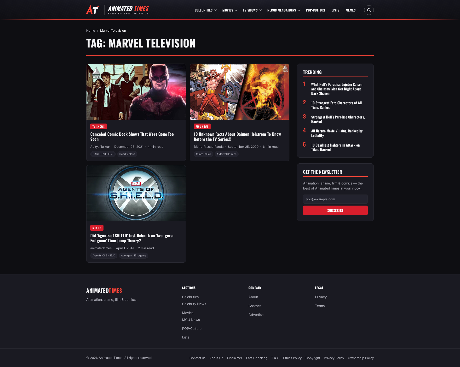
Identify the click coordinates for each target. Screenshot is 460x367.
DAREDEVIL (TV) (103, 154)
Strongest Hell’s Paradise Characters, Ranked (338, 119)
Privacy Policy (334, 358)
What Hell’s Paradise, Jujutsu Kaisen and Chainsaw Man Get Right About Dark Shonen (336, 88)
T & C (275, 358)
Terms (320, 306)
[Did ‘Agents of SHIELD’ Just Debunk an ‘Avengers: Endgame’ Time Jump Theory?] (136, 193)
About (253, 297)
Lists (335, 9)
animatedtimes (101, 248)
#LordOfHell (203, 154)
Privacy (321, 297)
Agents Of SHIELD (103, 255)
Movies (227, 9)
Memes (351, 9)
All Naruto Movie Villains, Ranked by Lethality (337, 133)
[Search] (369, 10)
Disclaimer (234, 358)
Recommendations (281, 9)
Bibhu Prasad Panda (209, 146)
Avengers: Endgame (133, 255)
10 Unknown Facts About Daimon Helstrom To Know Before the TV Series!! (237, 136)
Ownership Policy (361, 358)
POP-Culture (316, 9)
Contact (254, 306)
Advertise (256, 315)
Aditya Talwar (100, 146)
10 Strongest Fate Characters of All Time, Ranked (336, 105)
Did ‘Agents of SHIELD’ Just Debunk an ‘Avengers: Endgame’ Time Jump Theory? (132, 237)
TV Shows (250, 9)
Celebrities (204, 9)
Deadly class (127, 154)
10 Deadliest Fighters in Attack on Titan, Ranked (335, 147)
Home (90, 30)
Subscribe (335, 210)
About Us (216, 358)
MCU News (202, 126)
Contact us (198, 358)
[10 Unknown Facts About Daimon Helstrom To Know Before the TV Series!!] (239, 92)
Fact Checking (256, 358)
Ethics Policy (292, 358)
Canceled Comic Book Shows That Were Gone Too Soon (132, 136)
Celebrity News (194, 304)
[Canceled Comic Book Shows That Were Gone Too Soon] (136, 92)
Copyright (312, 358)
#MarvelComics (226, 154)
